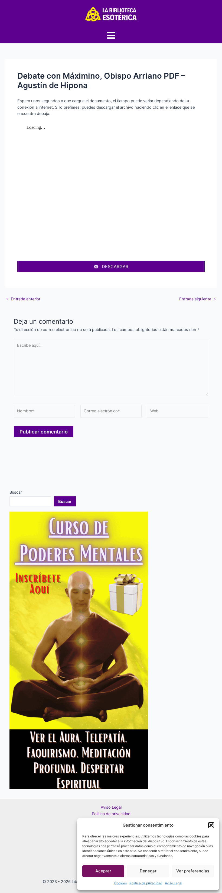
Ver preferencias (192, 870)
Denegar (148, 870)
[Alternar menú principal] (111, 35)
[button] (211, 825)
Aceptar (103, 870)
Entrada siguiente (197, 299)
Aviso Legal (173, 883)
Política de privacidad (145, 883)
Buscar (15, 492)
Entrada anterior (23, 299)
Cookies (120, 883)
